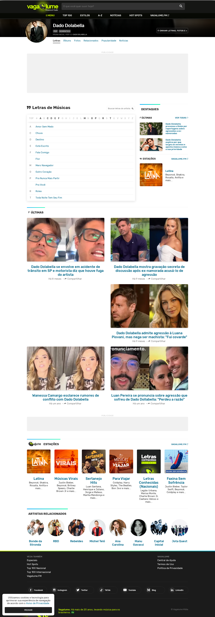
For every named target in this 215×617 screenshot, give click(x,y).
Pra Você (40, 184)
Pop (55, 31)
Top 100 (67, 15)
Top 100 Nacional (36, 568)
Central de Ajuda (166, 560)
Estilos (85, 15)
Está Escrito (42, 146)
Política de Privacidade (170, 568)
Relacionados (91, 40)
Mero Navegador (45, 165)
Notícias (115, 15)
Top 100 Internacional (39, 572)
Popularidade (109, 40)
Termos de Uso (165, 564)
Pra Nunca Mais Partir (47, 178)
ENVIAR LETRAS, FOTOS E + (173, 30)
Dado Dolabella (68, 25)
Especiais (32, 560)
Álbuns (67, 40)
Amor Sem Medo (45, 126)
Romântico (64, 31)
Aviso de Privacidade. (38, 603)
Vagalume (42, 6)
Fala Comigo (42, 152)
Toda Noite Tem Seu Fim (49, 197)
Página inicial (59, 35)
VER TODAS (181, 118)
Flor (38, 159)
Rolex (39, 191)
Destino (40, 139)
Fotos (77, 40)
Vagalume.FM (158, 15)
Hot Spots (135, 15)
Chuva (39, 133)
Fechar (28, 610)
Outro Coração (44, 171)
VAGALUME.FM (178, 159)
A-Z (100, 15)
